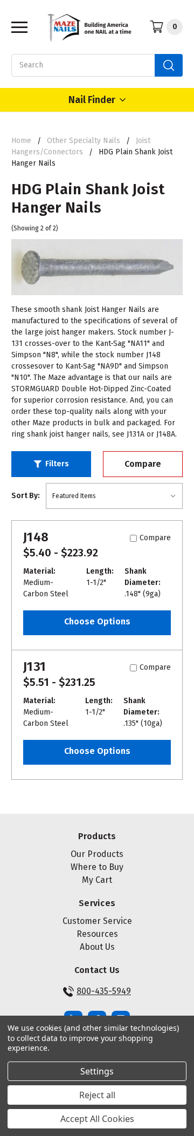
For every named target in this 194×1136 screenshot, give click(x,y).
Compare (142, 464)
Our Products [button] (97, 854)
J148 (35, 537)
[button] (51, 464)
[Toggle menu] (16, 27)
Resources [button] (97, 934)
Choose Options (97, 621)
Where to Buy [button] (97, 867)
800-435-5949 (104, 991)
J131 (34, 666)
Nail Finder (91, 100)
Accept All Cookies (97, 1119)
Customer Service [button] (97, 921)
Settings (97, 1071)
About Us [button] (97, 947)
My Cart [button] (97, 880)
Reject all (97, 1095)
